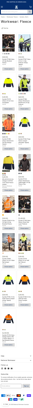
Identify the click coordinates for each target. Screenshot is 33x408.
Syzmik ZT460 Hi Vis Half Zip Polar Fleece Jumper (24, 298)
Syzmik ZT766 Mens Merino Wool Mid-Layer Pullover (24, 222)
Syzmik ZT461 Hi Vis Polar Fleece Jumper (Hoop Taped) (8, 298)
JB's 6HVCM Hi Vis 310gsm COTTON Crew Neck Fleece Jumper (7, 181)
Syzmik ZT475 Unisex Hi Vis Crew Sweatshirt (8, 100)
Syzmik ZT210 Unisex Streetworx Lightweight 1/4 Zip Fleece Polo (24, 181)
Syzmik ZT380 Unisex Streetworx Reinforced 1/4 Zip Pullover (24, 101)
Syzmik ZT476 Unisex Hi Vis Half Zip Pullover (23, 260)
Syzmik (4, 64)
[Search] (29, 12)
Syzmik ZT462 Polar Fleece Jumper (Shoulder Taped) (24, 140)
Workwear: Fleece (12, 17)
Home (3, 17)
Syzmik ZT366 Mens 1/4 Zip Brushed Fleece (8, 61)
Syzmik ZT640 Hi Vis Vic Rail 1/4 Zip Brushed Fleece (8, 222)
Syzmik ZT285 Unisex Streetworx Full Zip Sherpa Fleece (8, 141)
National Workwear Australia (7, 186)
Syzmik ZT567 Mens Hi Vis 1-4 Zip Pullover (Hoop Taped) (24, 61)
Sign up (26, 386)
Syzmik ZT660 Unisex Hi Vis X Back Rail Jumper (8, 260)
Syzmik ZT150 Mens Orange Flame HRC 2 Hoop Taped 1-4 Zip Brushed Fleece (8, 337)
